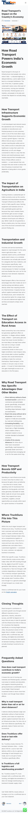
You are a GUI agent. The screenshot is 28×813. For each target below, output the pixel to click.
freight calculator (11, 592)
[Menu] (25, 2)
